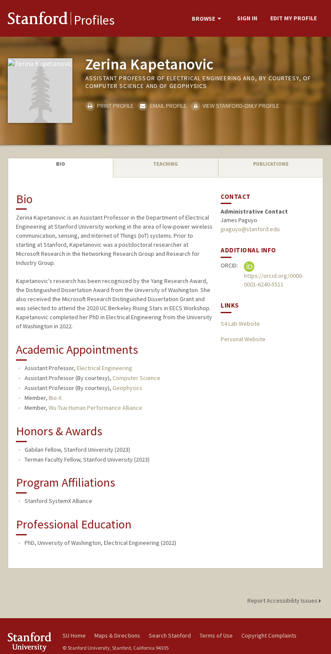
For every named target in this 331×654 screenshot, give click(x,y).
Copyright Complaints (269, 635)
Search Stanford (170, 635)
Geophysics (127, 388)
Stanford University (30, 641)
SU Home (74, 635)
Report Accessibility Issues (283, 600)
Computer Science (136, 378)
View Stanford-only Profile (240, 106)
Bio (60, 163)
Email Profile (167, 106)
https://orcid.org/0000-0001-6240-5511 (273, 280)
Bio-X (55, 398)
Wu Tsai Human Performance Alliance (95, 408)
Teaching (165, 163)
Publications (270, 163)
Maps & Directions (117, 635)
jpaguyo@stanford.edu (250, 229)
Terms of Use (216, 635)
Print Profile (115, 106)
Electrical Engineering (104, 368)
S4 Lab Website (240, 323)
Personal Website (243, 339)
